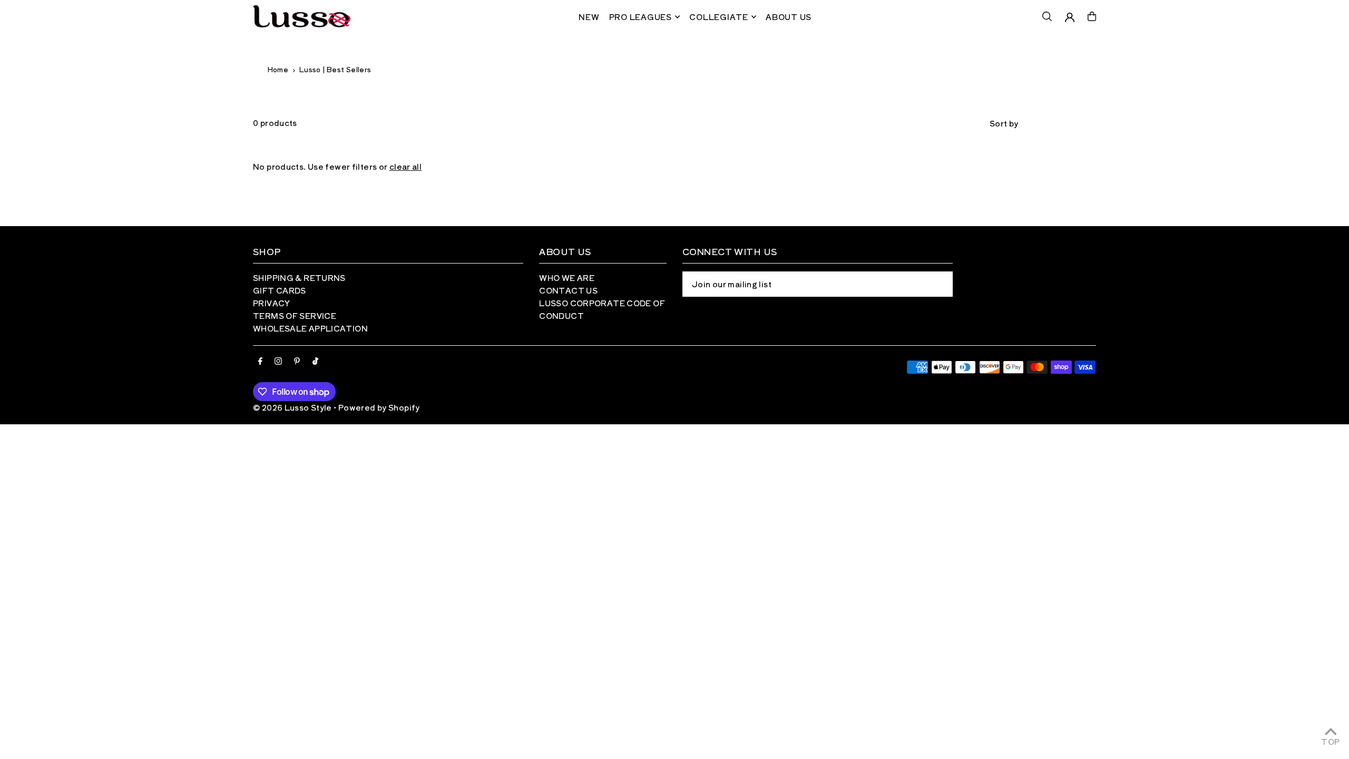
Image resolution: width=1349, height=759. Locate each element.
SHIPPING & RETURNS (299, 277)
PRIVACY (271, 302)
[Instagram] (278, 361)
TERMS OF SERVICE (294, 315)
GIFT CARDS (279, 290)
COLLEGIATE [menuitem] (718, 16)
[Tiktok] (315, 361)
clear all (405, 166)
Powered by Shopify (379, 407)
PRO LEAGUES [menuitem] (640, 16)
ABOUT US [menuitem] (789, 16)
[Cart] (1092, 16)
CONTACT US (568, 290)
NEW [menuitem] (589, 16)
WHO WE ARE (566, 277)
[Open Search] (1047, 16)
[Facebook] (260, 361)
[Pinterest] (297, 361)
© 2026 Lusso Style (292, 407)
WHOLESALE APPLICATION (310, 328)
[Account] (1069, 17)
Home (278, 69)
